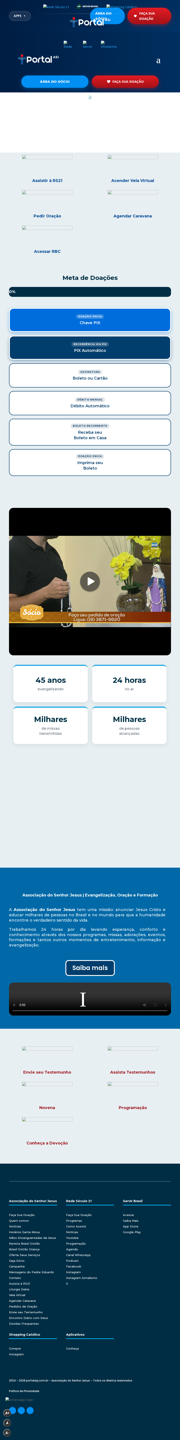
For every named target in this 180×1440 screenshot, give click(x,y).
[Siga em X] (30, 1410)
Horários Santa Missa (24, 1232)
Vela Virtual (17, 1295)
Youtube (72, 1238)
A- (7, 1433)
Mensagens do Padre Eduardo (31, 1272)
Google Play (132, 1232)
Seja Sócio (17, 1260)
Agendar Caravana (22, 1300)
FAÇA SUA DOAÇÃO (128, 81)
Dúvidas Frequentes (24, 1323)
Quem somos (19, 1220)
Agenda (72, 1249)
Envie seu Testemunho (26, 1312)
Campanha (17, 1266)
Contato (15, 1278)
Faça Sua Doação (147, 16)
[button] (6, 131)
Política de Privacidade (24, 1391)
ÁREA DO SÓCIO (55, 81)
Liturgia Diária (19, 1289)
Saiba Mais (131, 1220)
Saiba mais (90, 968)
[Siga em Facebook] (12, 1410)
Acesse (128, 1215)
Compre (15, 1348)
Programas (74, 1220)
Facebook (73, 1266)
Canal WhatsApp (78, 1255)
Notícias (15, 1226)
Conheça (72, 1348)
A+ (7, 1413)
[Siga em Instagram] (21, 1410)
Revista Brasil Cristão (24, 1243)
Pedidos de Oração (23, 1306)
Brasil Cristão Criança (24, 1249)
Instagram (73, 1272)
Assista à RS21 (19, 1283)
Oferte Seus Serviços (24, 1255)
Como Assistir (76, 1226)
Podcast (72, 1260)
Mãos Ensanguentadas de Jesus (32, 1238)
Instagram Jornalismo (81, 1278)
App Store (130, 1226)
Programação (76, 1243)
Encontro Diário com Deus (28, 1318)
